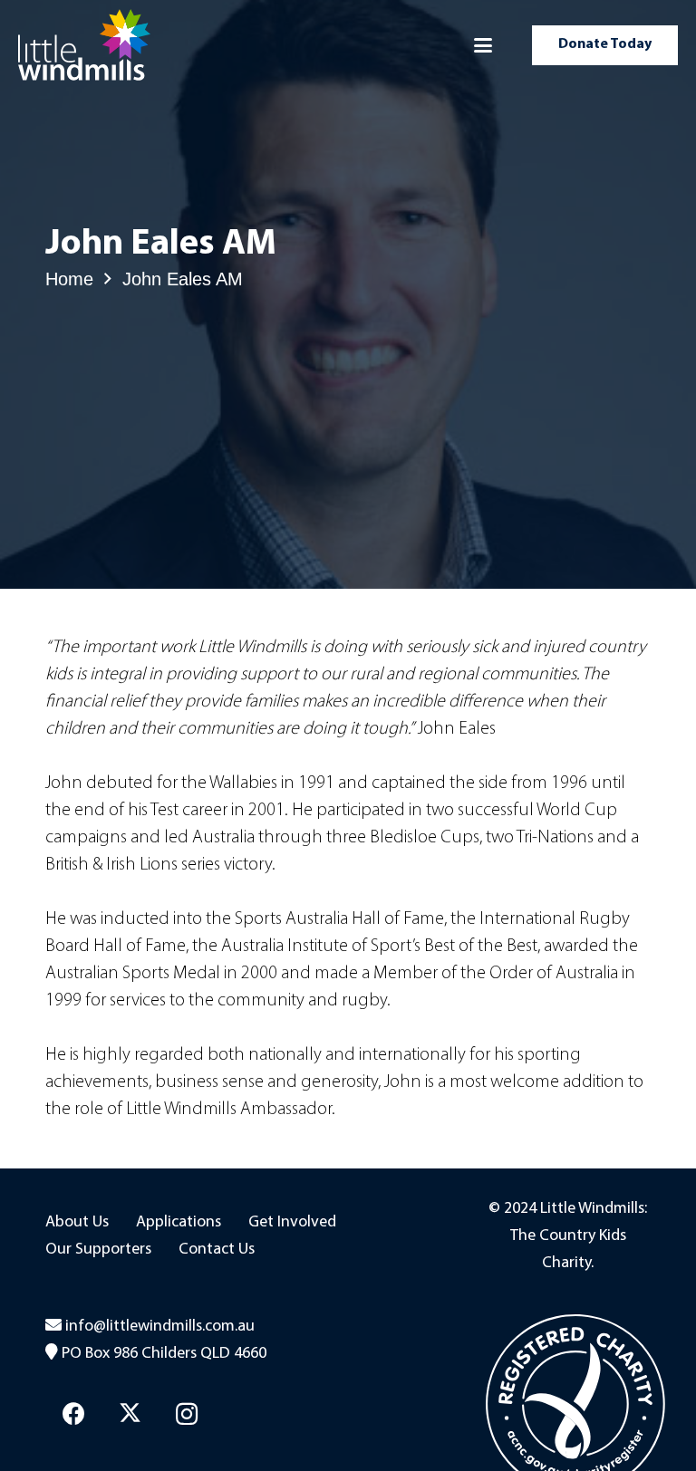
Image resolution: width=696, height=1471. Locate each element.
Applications (178, 1223)
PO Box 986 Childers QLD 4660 (164, 1354)
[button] (483, 45)
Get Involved (292, 1223)
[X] (131, 1414)
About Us (77, 1223)
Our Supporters (98, 1250)
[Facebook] (73, 1414)
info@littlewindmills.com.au (160, 1327)
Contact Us (217, 1250)
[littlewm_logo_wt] (84, 45)
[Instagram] (187, 1414)
